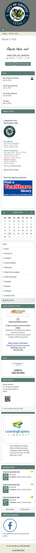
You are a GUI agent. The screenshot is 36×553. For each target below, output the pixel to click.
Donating (7, 258)
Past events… (10, 509)
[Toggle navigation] (3, 30)
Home (5, 34)
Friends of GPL (9, 295)
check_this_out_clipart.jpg (18, 55)
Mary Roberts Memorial (11, 78)
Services (7, 286)
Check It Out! (9, 300)
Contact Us (8, 253)
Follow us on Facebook (10, 515)
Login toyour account (18, 371)
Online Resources (10, 277)
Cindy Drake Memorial (10, 86)
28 (14, 221)
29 (18, 221)
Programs (7, 281)
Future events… (25, 509)
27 (9, 221)
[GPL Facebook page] (10, 525)
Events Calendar (10, 263)
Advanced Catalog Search (18, 322)
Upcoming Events (9, 467)
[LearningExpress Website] (18, 429)
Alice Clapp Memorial (10, 93)
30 (23, 221)
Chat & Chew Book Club (11, 472)
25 (14, 234)
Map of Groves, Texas (11, 170)
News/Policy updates (11, 272)
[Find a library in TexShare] (18, 188)
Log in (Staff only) (18, 550)
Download (9, 64)
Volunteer (7, 291)
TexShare (6, 101)
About (6, 249)
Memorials (8, 267)
